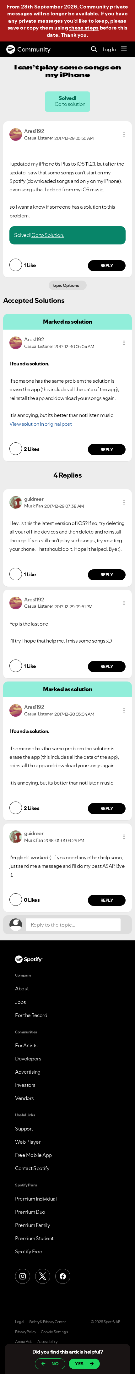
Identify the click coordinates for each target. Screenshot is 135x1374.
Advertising (27, 1071)
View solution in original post (40, 423)
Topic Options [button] (65, 285)
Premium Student (34, 1238)
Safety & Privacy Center (47, 1321)
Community (34, 49)
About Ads (23, 1341)
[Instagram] (22, 1276)
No (55, 1363)
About (22, 988)
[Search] (94, 49)
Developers (28, 1058)
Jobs (20, 1002)
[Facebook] (62, 1276)
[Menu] (124, 49)
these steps (84, 27)
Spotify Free (28, 1251)
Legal (19, 1321)
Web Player (27, 1141)
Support (24, 1128)
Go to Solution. (47, 235)
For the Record (31, 1015)
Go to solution (70, 104)
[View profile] (15, 133)
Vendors (24, 1098)
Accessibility (47, 1341)
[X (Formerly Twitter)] (42, 1276)
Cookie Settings (54, 1331)
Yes (79, 1363)
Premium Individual (36, 1198)
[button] (124, 134)
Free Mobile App (33, 1155)
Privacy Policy (25, 1331)
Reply (106, 265)
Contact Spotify (32, 1168)
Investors (25, 1084)
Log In (109, 49)
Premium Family (32, 1225)
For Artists (26, 1045)
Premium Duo (30, 1211)
